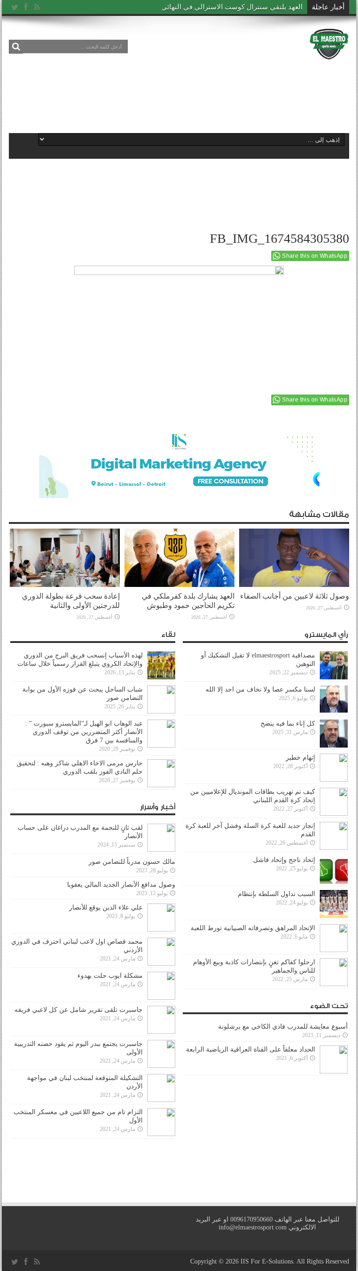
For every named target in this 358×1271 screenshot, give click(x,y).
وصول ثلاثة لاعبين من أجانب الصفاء (294, 596)
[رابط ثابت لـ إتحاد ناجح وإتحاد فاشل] (334, 870)
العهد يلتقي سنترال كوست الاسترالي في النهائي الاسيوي (219, 7)
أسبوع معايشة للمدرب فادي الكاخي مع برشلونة (280, 1026)
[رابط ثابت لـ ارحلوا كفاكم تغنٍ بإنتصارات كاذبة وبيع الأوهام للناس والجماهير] (334, 972)
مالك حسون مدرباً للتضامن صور (132, 861)
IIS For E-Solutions (267, 1261)
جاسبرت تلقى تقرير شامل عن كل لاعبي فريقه (78, 1009)
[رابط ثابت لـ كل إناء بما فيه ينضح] (334, 734)
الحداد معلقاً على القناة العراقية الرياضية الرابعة (250, 1049)
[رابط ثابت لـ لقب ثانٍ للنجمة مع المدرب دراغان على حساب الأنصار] (161, 838)
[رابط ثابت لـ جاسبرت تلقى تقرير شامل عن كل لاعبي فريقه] (161, 1020)
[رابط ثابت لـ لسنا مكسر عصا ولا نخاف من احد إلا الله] (334, 699)
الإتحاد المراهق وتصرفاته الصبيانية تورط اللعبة (253, 928)
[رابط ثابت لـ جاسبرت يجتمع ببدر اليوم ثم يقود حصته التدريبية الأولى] (161, 1054)
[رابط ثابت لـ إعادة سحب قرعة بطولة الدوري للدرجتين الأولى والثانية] (65, 558)
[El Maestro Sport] (329, 44)
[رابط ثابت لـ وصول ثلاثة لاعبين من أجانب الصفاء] (294, 558)
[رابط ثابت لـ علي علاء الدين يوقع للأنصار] (161, 918)
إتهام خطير (300, 757)
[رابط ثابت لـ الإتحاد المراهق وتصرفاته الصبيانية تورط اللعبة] (334, 938)
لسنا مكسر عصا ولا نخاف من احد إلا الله (260, 689)
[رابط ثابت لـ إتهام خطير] (334, 768)
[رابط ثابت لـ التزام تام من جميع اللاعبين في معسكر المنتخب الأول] (161, 1122)
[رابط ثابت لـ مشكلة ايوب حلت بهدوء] (161, 986)
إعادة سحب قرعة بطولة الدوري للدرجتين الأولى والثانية (71, 601)
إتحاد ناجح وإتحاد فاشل (284, 859)
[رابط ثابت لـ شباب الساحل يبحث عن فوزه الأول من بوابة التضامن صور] (161, 699)
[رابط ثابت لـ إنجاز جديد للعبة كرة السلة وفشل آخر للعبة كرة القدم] (334, 836)
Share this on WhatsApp (314, 256)
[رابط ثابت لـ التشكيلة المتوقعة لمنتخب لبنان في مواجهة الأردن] (161, 1088)
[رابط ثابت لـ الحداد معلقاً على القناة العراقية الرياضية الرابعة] (334, 1059)
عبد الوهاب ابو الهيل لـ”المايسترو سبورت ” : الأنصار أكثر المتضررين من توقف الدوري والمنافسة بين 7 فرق (84, 732)
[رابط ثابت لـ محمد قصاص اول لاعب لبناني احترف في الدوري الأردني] (161, 952)
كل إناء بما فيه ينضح (288, 723)
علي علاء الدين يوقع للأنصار (106, 907)
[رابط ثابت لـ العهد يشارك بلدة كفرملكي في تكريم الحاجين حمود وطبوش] (179, 558)
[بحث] (16, 47)
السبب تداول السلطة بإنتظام (276, 893)
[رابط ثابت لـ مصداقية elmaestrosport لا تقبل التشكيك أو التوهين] (334, 665)
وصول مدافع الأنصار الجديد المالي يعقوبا (121, 884)
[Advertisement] (178, 94)
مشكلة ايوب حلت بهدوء (110, 975)
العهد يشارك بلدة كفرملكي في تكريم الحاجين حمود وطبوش (188, 601)
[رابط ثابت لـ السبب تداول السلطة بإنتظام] (334, 904)
